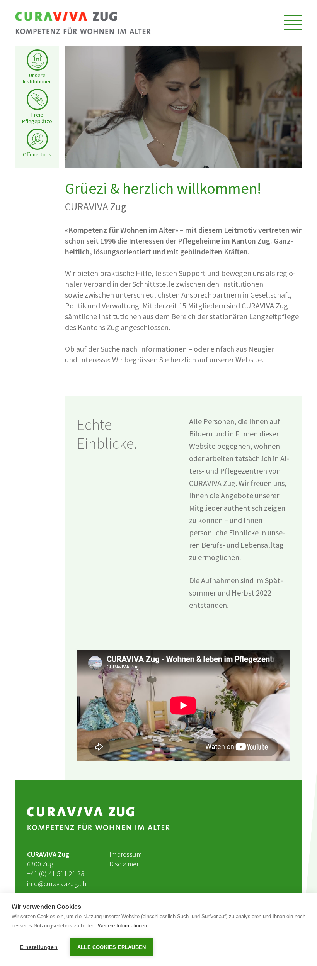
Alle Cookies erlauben (111, 947)
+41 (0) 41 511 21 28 (55, 873)
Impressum (125, 854)
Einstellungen (39, 947)
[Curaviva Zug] (83, 23)
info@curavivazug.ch (56, 883)
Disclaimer (124, 863)
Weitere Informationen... (125, 926)
